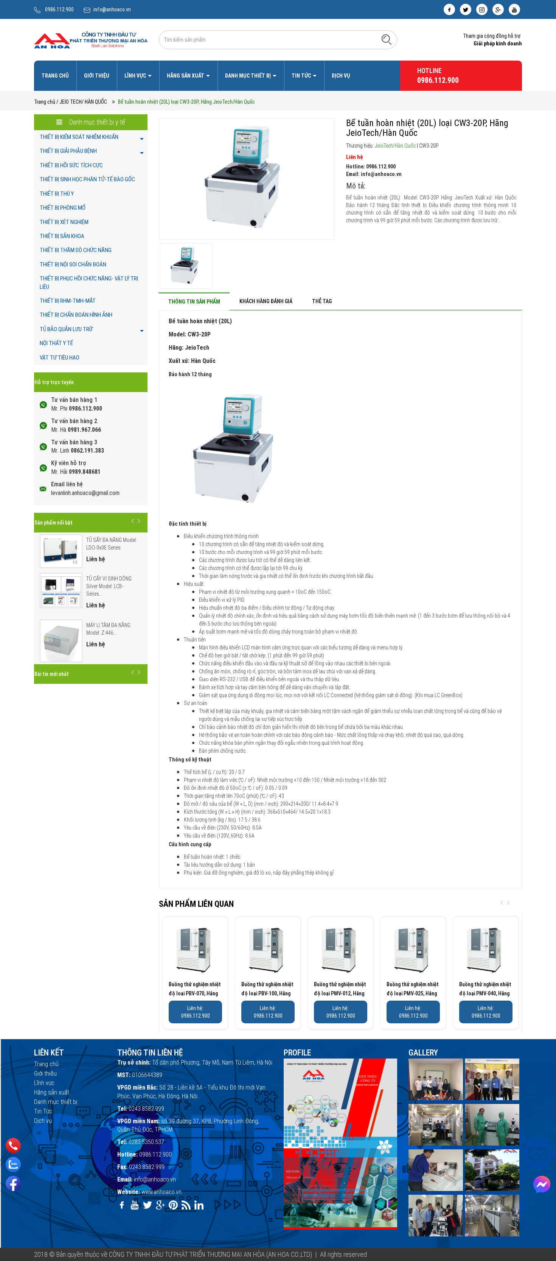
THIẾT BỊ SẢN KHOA (62, 236)
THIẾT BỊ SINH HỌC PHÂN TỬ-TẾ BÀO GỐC (87, 179)
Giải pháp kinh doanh (498, 43)
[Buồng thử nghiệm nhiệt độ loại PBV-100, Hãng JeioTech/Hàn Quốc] (268, 949)
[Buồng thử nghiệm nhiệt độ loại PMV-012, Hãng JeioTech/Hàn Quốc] (340, 949)
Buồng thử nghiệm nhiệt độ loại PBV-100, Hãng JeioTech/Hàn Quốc (267, 993)
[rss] (186, 1205)
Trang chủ (55, 76)
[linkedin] (198, 1205)
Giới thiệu (96, 76)
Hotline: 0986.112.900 (371, 166)
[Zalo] (13, 1164)
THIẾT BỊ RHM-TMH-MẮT (68, 300)
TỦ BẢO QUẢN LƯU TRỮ (66, 329)
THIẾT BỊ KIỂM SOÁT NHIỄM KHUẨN (79, 137)
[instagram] (482, 9)
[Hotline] (13, 1145)
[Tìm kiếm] (387, 39)
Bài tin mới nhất (51, 674)
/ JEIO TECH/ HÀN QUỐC (81, 102)
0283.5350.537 (146, 1142)
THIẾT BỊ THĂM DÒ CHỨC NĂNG (76, 250)
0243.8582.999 (146, 1108)
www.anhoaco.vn (161, 1192)
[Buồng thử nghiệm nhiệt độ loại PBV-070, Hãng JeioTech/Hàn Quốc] (195, 949)
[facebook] (449, 9)
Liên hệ (354, 157)
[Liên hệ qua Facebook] (541, 1184)
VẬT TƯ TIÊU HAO (59, 357)
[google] (498, 9)
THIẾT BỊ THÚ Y (57, 193)
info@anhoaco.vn (112, 9)
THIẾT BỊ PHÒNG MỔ (62, 207)
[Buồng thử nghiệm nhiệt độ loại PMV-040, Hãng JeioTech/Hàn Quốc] (485, 949)
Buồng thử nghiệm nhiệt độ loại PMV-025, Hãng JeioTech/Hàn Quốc (413, 993)
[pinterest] (173, 1205)
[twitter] (465, 9)
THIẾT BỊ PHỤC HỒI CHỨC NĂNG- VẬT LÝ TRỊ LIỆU (89, 282)
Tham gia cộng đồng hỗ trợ (491, 36)
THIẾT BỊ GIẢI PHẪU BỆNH (68, 151)
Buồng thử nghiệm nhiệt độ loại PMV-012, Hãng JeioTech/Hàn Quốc (340, 993)
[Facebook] (13, 1183)
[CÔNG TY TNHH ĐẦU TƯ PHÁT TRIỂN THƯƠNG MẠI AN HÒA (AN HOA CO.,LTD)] (91, 39)
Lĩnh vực (135, 76)
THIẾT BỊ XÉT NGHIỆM (64, 222)
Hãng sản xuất (186, 76)
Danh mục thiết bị (248, 76)
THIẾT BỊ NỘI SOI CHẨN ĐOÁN (73, 264)
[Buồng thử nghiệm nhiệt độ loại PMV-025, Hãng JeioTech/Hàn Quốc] (413, 949)
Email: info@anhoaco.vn (374, 174)
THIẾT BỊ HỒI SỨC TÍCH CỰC (71, 165)
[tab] (194, 301)
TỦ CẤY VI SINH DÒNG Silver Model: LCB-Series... (109, 586)
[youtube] (514, 9)
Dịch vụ (341, 76)
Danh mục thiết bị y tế (96, 122)
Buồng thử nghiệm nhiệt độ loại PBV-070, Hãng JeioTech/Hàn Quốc (195, 993)
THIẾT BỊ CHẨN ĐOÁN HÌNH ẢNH (76, 314)
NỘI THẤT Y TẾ (56, 343)
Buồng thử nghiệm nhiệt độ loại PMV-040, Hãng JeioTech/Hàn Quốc (485, 993)
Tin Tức (302, 76)
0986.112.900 (59, 9)
